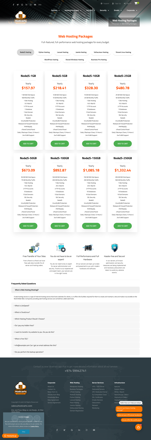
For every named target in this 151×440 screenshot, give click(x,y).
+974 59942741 (75, 370)
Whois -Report (119, 392)
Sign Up (118, 3)
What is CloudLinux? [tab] (22, 312)
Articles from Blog (54, 394)
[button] (10, 436)
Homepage (115, 23)
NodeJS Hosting (25, 52)
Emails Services (97, 400)
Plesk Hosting (74, 402)
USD (39, 4)
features (117, 386)
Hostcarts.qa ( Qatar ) (121, 394)
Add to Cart (28, 143)
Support (106, 3)
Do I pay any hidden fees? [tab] (24, 325)
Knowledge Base (53, 397)
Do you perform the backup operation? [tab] (29, 352)
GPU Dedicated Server (99, 392)
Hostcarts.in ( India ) (121, 397)
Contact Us (51, 389)
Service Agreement (54, 402)
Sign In (128, 3)
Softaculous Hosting (101, 52)
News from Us (52, 392)
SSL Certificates (97, 397)
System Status (119, 389)
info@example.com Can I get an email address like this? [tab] (35, 345)
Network (95, 405)
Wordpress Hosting (76, 386)
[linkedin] (26, 5)
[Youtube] (35, 5)
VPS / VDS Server (98, 386)
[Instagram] (31, 5)
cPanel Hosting (75, 392)
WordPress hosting (51, 59)
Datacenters (96, 402)
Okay (23, 432)
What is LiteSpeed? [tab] (22, 305)
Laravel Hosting (62, 52)
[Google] (22, 5)
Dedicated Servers (98, 389)
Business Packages (76, 389)
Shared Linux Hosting (123, 52)
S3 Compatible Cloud (99, 394)
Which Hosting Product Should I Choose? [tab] (30, 318)
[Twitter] (18, 5)
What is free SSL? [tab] (21, 338)
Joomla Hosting (81, 52)
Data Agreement (53, 400)
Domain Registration (77, 411)
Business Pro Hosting (99, 59)
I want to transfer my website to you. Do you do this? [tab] (34, 332)
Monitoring (95, 408)
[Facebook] (13, 5)
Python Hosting (44, 52)
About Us (51, 386)
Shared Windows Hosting (75, 59)
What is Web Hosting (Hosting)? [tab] (27, 290)
